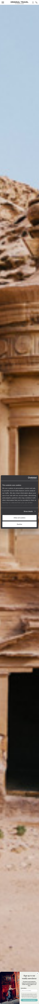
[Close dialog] (37, 973)
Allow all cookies (19, 518)
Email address (23, 988)
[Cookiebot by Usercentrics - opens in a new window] (28, 478)
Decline (19, 524)
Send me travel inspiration (29, 1000)
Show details (28, 511)
